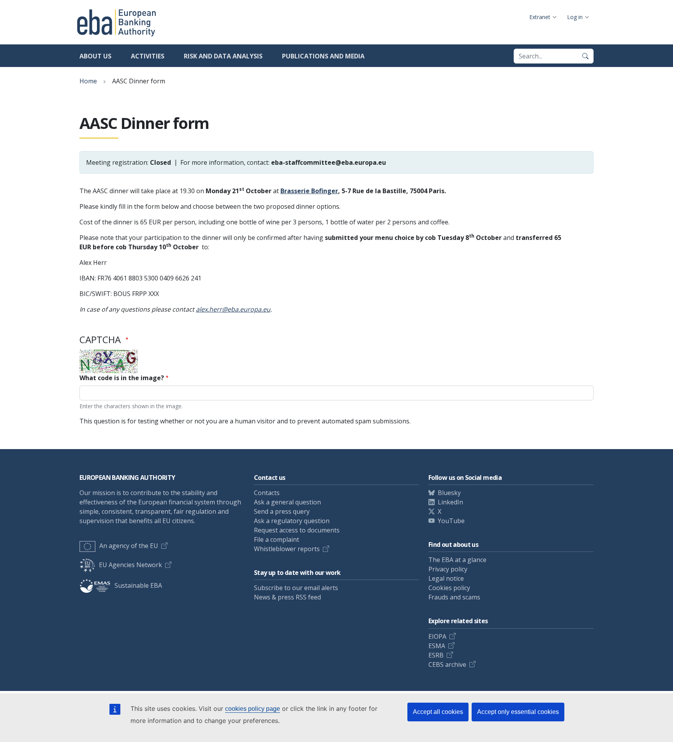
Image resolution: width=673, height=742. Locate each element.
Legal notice (446, 578)
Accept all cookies (438, 712)
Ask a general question (287, 502)
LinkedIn (450, 502)
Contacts (267, 492)
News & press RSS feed (287, 597)
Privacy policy (447, 569)
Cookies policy (449, 587)
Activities (147, 56)
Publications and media (323, 56)
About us (95, 56)
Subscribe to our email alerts (296, 587)
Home (88, 81)
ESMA (436, 646)
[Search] (585, 56)
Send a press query (282, 511)
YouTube (451, 520)
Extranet (539, 17)
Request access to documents (297, 530)
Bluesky (449, 492)
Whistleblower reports (287, 549)
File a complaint (276, 539)
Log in (575, 17)
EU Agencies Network (130, 564)
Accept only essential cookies (518, 712)
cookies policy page (252, 708)
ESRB (436, 655)
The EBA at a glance (457, 559)
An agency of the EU (128, 545)
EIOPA (437, 636)
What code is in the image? (121, 378)
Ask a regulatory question (291, 520)
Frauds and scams (454, 597)
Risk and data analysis (223, 56)
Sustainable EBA (138, 585)
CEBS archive (447, 664)
